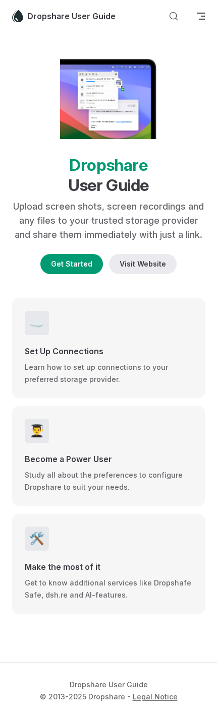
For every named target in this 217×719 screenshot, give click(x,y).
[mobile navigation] (201, 16)
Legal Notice (155, 696)
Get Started (71, 263)
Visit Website (143, 263)
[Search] (173, 16)
